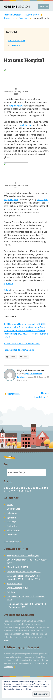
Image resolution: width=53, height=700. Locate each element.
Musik (10, 504)
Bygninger (23, 18)
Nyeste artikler (32, 14)
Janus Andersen (36, 370)
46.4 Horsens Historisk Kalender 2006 (22, 343)
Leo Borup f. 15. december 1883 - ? (23, 571)
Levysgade (42, 199)
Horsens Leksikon (12, 14)
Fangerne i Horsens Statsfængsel (23, 555)
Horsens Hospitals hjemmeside (19, 350)
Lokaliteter (9, 18)
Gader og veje (13, 509)
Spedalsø (8, 283)
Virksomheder (13, 530)
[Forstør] (16, 89)
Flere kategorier (13, 541)
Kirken (7, 290)
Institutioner (36, 374)
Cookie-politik (28, 689)
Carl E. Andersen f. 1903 (18, 588)
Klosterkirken (13, 394)
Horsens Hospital (16, 40)
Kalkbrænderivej (14, 583)
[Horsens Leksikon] (16, 7)
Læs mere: (16, 45)
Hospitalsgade (15, 105)
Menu (44, 7)
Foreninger (12, 534)
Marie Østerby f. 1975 (17, 567)
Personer (11, 521)
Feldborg (11, 592)
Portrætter (12, 526)
